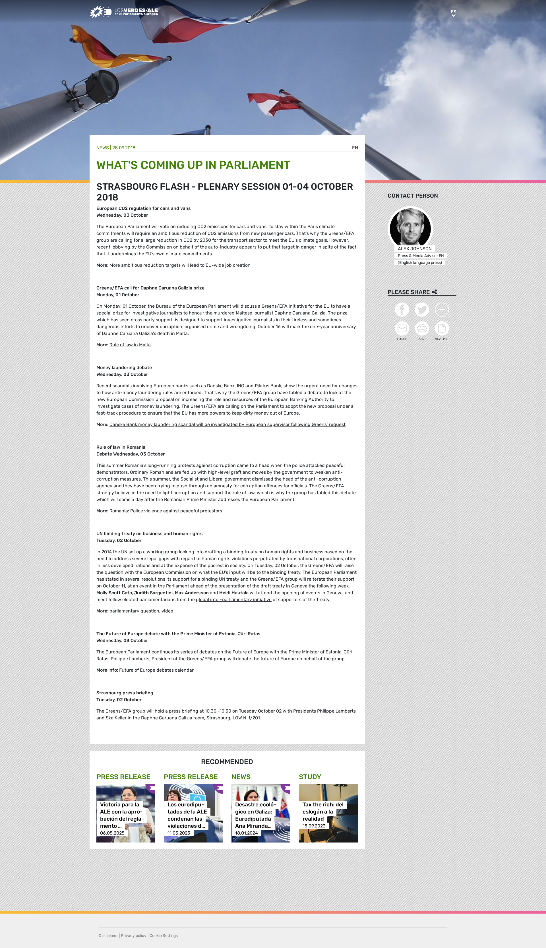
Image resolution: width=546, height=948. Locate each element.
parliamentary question (134, 611)
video (167, 611)
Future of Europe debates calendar (156, 670)
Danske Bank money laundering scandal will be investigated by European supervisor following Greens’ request (227, 424)
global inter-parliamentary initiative (234, 599)
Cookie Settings (164, 935)
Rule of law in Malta (130, 344)
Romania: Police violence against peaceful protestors (165, 511)
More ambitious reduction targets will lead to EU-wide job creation (180, 265)
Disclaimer (108, 935)
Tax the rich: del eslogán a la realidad (323, 811)
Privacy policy (133, 935)
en (355, 147)
